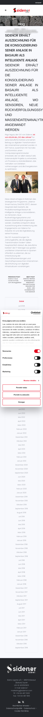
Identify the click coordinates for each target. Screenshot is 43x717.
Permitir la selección (21, 395)
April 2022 (21, 421)
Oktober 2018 (21, 552)
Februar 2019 (21, 536)
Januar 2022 (21, 433)
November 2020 (21, 469)
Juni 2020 (21, 477)
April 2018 (21, 572)
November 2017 (21, 592)
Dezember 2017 (21, 588)
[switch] (37, 358)
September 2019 (21, 509)
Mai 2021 (21, 445)
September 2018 (21, 556)
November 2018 (22, 548)
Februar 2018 (21, 580)
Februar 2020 (21, 489)
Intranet (38, 3)
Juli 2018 (21, 560)
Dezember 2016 (21, 636)
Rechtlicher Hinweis (21, 705)
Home (17, 29)
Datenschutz (29, 708)
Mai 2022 (21, 417)
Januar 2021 (21, 461)
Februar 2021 (21, 457)
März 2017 (21, 624)
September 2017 (21, 600)
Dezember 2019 (21, 497)
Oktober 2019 (21, 505)
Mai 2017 (21, 616)
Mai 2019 (21, 524)
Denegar (21, 402)
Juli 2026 (21, 306)
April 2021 (21, 449)
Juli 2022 (21, 409)
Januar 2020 (21, 493)
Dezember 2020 (21, 465)
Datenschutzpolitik (14, 708)
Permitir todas (21, 388)
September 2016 (21, 648)
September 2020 (21, 473)
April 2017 (21, 620)
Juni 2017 (21, 612)
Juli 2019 (21, 516)
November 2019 (22, 501)
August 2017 (21, 604)
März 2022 (21, 425)
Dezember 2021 (21, 437)
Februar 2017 (21, 628)
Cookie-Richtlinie (21, 711)
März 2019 (21, 532)
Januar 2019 (21, 540)
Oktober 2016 (21, 644)
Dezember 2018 (21, 544)
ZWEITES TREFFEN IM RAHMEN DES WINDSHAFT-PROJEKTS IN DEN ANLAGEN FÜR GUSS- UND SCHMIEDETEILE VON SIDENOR (29, 284)
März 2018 (21, 576)
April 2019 (21, 528)
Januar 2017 (21, 632)
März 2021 (21, 453)
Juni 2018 (21, 564)
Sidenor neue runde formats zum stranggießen (14, 280)
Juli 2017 (21, 608)
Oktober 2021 (22, 441)
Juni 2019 (21, 520)
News (23, 29)
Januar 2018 (21, 584)
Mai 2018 (21, 568)
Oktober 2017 (21, 596)
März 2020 (21, 485)
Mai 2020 (21, 481)
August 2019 (21, 512)
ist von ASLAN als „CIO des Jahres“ (20, 136)
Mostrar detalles (30, 380)
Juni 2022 (21, 413)
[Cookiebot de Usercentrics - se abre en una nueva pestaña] (30, 313)
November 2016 (22, 640)
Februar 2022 (21, 429)
